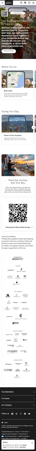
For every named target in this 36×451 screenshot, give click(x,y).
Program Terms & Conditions (9, 434)
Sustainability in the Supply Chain (10, 438)
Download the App (10, 50)
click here (23, 447)
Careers (17, 431)
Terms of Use (24, 431)
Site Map (24, 438)
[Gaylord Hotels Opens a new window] (21, 318)
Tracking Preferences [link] (7, 431)
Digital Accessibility (23, 436)
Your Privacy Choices (10, 436)
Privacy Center (23, 434)
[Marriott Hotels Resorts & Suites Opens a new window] (8, 296)
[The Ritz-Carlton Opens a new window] (21, 271)
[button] (18, 422)
